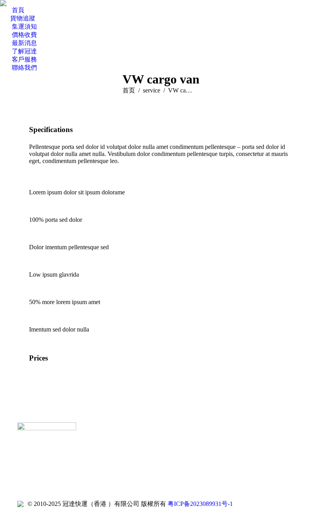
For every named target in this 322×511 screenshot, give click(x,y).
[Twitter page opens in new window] (111, 460)
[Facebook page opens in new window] (99, 460)
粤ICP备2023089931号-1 (200, 503)
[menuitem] (12, 10)
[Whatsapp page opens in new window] (123, 460)
